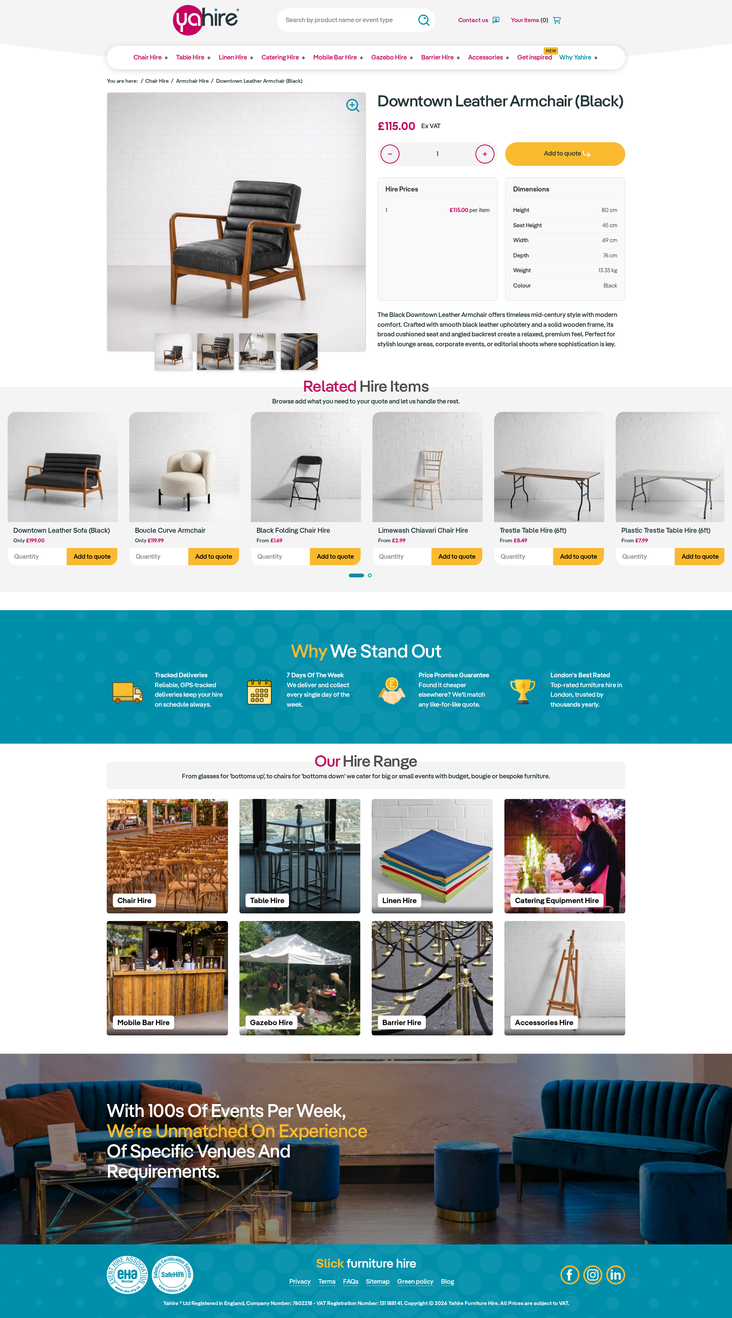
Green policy (415, 1281)
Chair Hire (147, 57)
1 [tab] (356, 575)
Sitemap (378, 1281)
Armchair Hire (192, 80)
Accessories (485, 57)
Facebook (570, 1274)
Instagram (592, 1274)
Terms (327, 1281)
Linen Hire (233, 57)
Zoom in (353, 105)
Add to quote (92, 556)
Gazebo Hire (389, 57)
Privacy (300, 1281)
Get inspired (534, 55)
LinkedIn (615, 1274)
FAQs (350, 1281)
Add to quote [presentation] (562, 153)
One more (484, 154)
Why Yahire (575, 57)
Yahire (206, 20)
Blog (447, 1281)
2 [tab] (370, 575)
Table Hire (190, 57)
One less (390, 154)
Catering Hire (280, 57)
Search (424, 20)
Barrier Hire (437, 57)
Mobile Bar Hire (335, 57)
